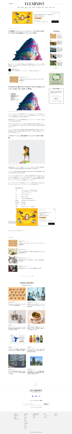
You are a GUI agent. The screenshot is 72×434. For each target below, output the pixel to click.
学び (60, 40)
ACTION (50, 7)
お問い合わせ (34, 415)
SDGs (54, 7)
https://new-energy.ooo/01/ (25, 194)
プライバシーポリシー (47, 415)
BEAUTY (26, 7)
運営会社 (15, 417)
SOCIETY (46, 7)
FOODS (30, 7)
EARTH (43, 7)
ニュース (18, 28)
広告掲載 (34, 417)
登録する (56, 98)
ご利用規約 (45, 417)
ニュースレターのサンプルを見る (56, 101)
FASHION (22, 7)
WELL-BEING (38, 7)
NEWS (19, 7)
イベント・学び (15, 28)
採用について (56, 415)
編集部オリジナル (60, 34)
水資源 (60, 47)
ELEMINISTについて (16, 415)
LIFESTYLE (34, 7)
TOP (9, 28)
